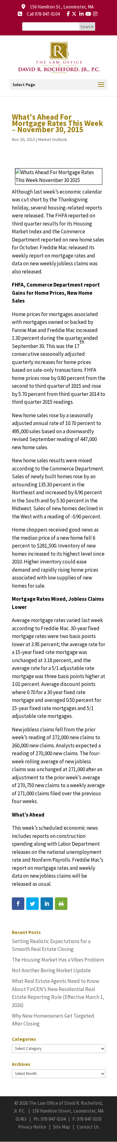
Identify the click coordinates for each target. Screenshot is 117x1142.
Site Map (61, 1127)
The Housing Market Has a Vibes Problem (58, 959)
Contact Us (88, 1127)
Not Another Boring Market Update (51, 970)
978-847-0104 (53, 1119)
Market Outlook (52, 139)
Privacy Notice (32, 1127)
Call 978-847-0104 (41, 14)
